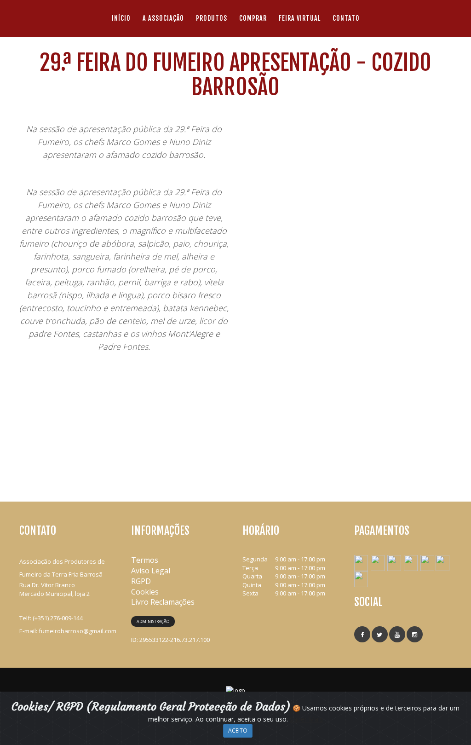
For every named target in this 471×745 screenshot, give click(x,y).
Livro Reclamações (163, 602)
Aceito (237, 730)
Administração (153, 621)
